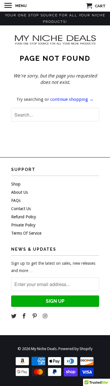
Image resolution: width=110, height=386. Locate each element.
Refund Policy (23, 216)
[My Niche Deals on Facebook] (24, 316)
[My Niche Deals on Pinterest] (35, 316)
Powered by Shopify (75, 349)
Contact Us (21, 208)
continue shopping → (72, 99)
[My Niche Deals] (55, 39)
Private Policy (23, 225)
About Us (19, 192)
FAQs (16, 200)
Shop (16, 184)
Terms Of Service (26, 233)
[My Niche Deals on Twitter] (14, 316)
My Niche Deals (44, 349)
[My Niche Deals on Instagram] (46, 316)
